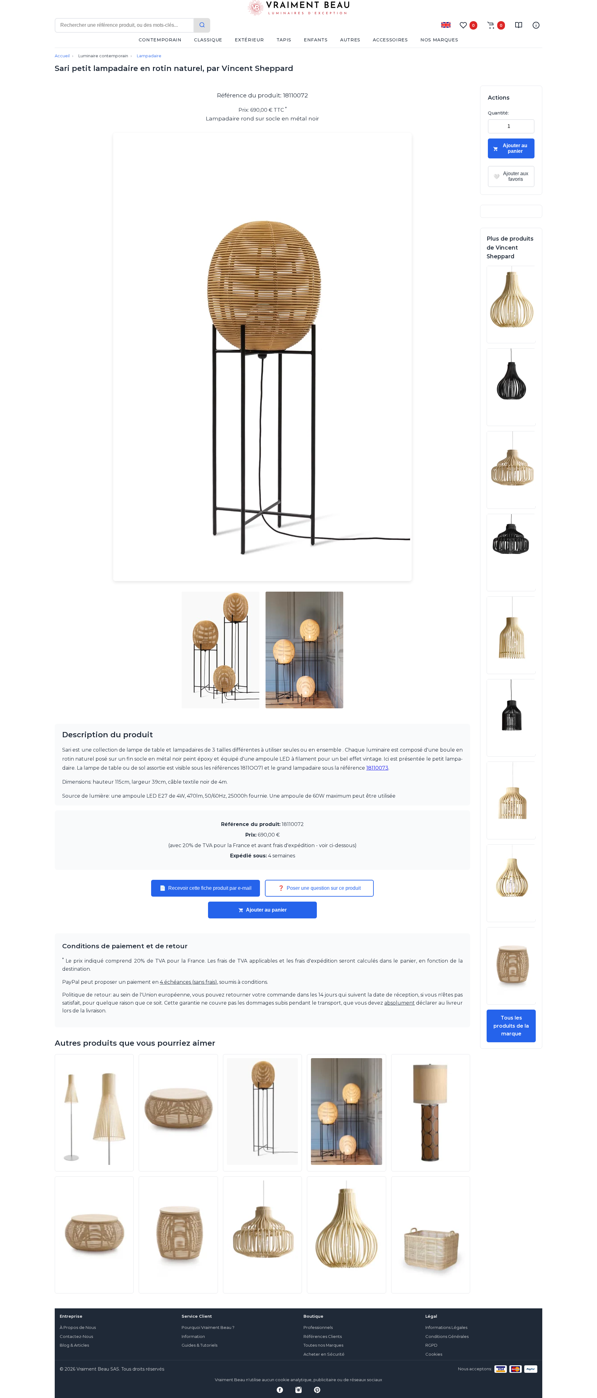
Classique (208, 40)
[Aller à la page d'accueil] (298, 9)
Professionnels (318, 1327)
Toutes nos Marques (323, 1345)
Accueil (62, 56)
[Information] (536, 25)
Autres (350, 40)
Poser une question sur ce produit (319, 888)
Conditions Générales (447, 1336)
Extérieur (249, 40)
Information (193, 1336)
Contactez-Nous (76, 1336)
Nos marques (439, 40)
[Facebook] (280, 1390)
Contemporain (160, 40)
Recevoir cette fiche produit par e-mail (206, 888)
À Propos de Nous (78, 1327)
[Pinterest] (317, 1390)
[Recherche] (202, 25)
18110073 (377, 768)
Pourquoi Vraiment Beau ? (208, 1327)
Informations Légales (446, 1327)
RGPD (431, 1345)
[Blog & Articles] (518, 25)
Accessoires (390, 40)
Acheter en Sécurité (324, 1354)
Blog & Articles (74, 1345)
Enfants (316, 40)
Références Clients (322, 1336)
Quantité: (498, 113)
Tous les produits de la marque (511, 1026)
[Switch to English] (446, 25)
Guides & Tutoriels (199, 1345)
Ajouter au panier (266, 909)
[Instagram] (298, 1390)
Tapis (284, 40)
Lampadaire (149, 56)
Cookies (433, 1354)
